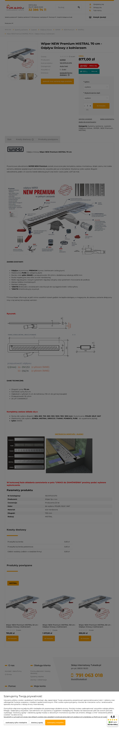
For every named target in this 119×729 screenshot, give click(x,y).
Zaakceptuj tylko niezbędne (16, 722)
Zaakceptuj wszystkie (55, 722)
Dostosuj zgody (37, 722)
